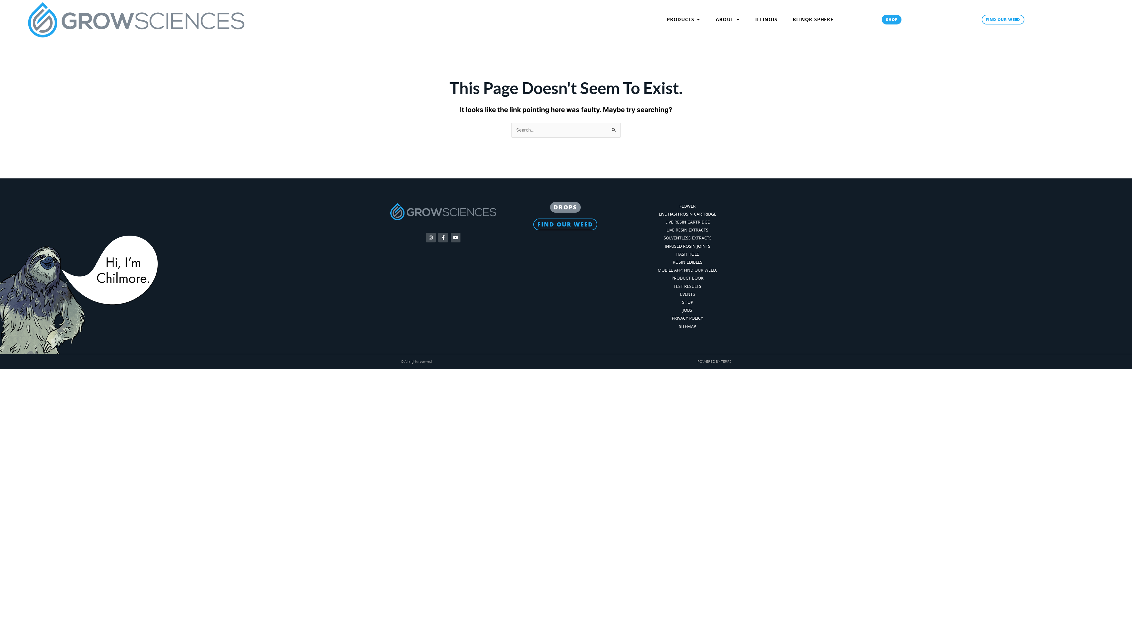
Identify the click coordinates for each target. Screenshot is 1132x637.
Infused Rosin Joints (687, 246)
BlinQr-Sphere (813, 19)
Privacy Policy (687, 318)
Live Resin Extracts (687, 230)
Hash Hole (687, 254)
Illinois (766, 19)
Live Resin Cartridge (687, 222)
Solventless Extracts (688, 238)
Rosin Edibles (687, 262)
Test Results (687, 286)
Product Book (688, 278)
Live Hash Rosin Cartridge (687, 214)
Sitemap (687, 326)
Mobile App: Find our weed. (687, 270)
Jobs (687, 310)
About (724, 19)
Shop (687, 302)
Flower (687, 206)
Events (687, 294)
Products (680, 19)
